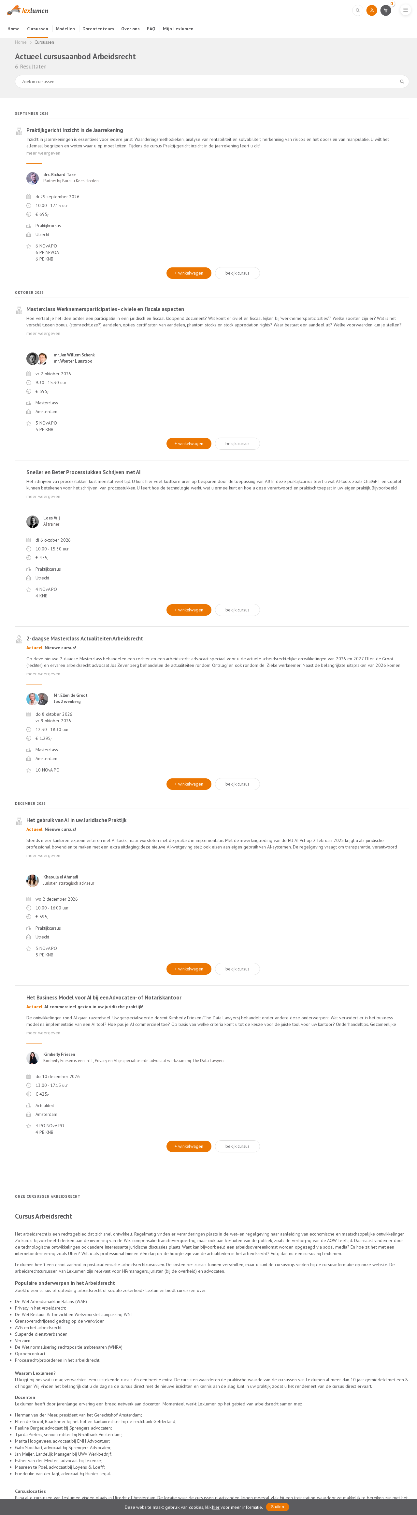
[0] (386, 10)
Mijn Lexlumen (178, 29)
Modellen (65, 29)
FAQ (151, 29)
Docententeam (98, 29)
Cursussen (37, 29)
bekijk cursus (237, 273)
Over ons (130, 29)
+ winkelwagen (189, 273)
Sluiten (277, 1507)
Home (13, 29)
